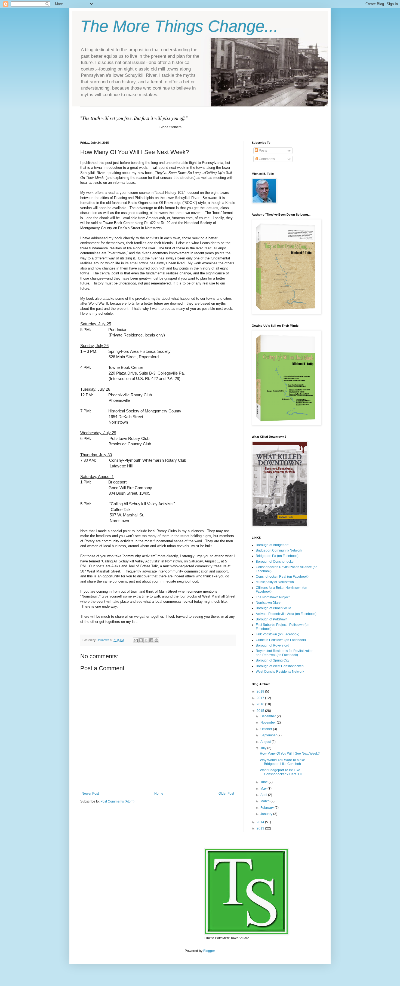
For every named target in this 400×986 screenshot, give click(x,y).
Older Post (226, 793)
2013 (261, 828)
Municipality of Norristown (275, 582)
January (266, 814)
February (267, 808)
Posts (262, 150)
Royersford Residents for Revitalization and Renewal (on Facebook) (284, 653)
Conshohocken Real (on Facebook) (282, 576)
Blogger (209, 951)
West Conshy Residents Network (280, 671)
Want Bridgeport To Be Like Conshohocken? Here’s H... (282, 772)
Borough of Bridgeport (272, 545)
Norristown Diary (268, 603)
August (266, 742)
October (266, 729)
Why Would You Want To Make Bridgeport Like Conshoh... (282, 762)
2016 (261, 704)
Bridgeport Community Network (279, 550)
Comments (266, 159)
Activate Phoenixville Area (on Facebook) (286, 614)
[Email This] (136, 640)
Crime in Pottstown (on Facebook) (281, 640)
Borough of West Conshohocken (280, 666)
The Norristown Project (273, 597)
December (268, 716)
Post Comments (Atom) (117, 801)
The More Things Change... (179, 26)
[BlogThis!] (141, 640)
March (265, 801)
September (269, 735)
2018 (261, 691)
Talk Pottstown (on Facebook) (277, 634)
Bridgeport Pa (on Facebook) (277, 556)
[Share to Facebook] (151, 640)
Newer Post (90, 793)
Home (158, 793)
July (263, 748)
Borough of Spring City (272, 660)
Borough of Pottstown (271, 619)
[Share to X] (146, 640)
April (264, 795)
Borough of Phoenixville (273, 608)
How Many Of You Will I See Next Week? (290, 753)
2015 (261, 711)
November (268, 722)
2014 (261, 822)
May (263, 789)
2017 (261, 698)
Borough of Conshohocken (276, 562)
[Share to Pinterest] (156, 640)
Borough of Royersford (272, 645)
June (264, 782)
